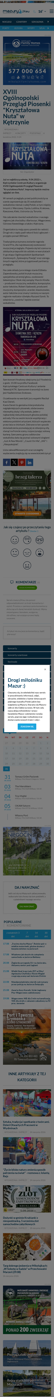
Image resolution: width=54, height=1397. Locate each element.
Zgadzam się (27, 726)
